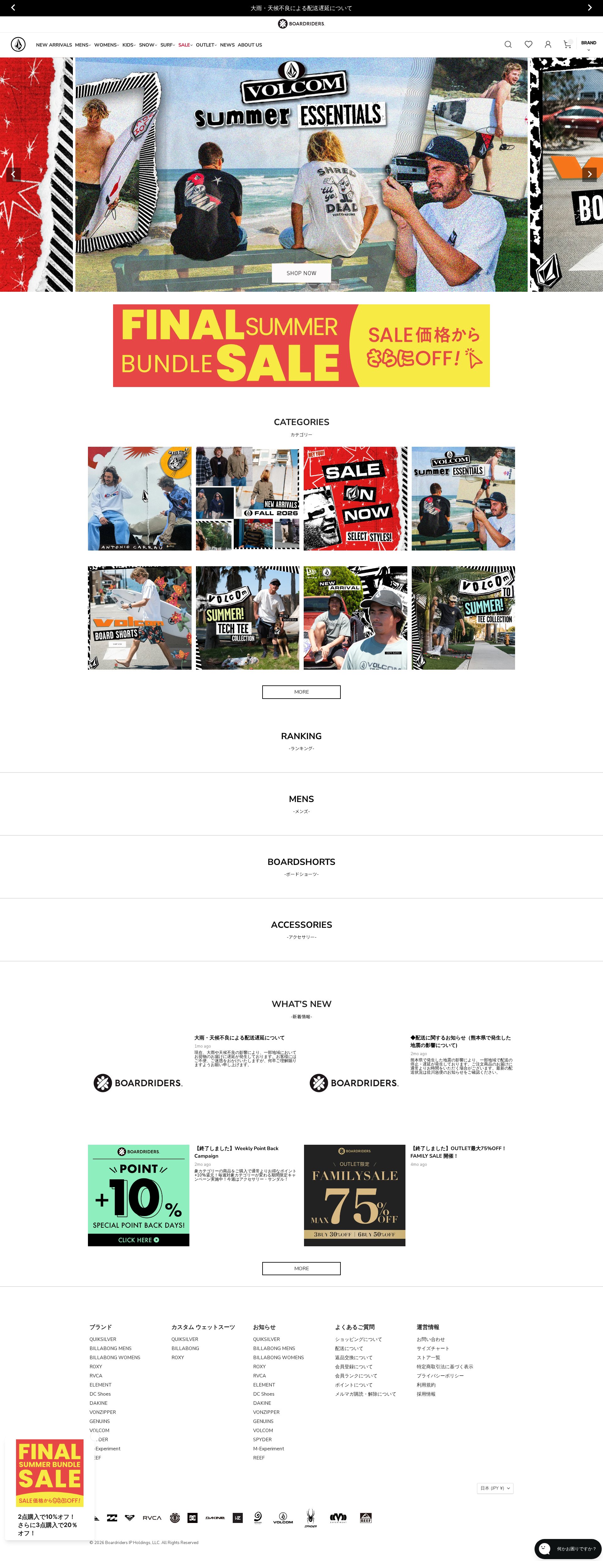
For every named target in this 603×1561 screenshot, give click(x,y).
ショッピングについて (358, 1339)
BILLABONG (185, 1348)
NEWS (227, 45)
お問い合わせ (431, 1339)
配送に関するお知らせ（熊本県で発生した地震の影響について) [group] (301, 8)
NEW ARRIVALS (54, 45)
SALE (184, 45)
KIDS (127, 45)
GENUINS (100, 1421)
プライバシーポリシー (440, 1376)
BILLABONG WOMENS (115, 1357)
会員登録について (354, 1367)
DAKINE (98, 1403)
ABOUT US (250, 45)
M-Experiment (105, 1449)
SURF (166, 45)
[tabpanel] (301, 175)
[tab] (264, 284)
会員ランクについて (356, 1376)
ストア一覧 (428, 1357)
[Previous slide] (13, 8)
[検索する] (508, 45)
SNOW (147, 45)
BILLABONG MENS (111, 1348)
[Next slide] (589, 8)
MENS (81, 45)
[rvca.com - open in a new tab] (152, 1518)
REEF (259, 1458)
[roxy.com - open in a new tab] (130, 1518)
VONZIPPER (103, 1412)
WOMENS (105, 45)
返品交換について (354, 1357)
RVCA (96, 1376)
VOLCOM (99, 1430)
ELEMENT (101, 1385)
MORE (301, 692)
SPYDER (262, 1439)
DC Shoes (100, 1394)
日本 (492, 1488)
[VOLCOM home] (18, 45)
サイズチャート (433, 1348)
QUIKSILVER (103, 1339)
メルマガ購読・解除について (365, 1394)
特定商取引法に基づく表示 (445, 1367)
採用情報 (426, 1394)
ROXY (96, 1367)
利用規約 (426, 1385)
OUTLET (205, 45)
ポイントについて (354, 1385)
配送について (349, 1348)
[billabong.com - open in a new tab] (112, 1518)
